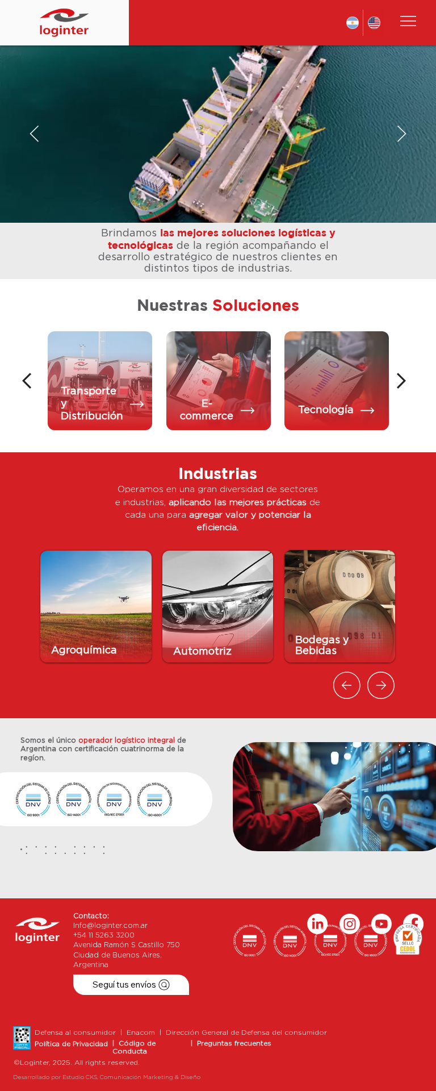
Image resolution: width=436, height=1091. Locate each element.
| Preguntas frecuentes (231, 1043)
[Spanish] (352, 23)
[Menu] (409, 21)
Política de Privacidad (71, 1043)
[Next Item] (401, 134)
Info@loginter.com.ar (110, 925)
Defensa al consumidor (77, 1032)
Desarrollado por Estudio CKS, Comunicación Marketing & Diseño (106, 1077)
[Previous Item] (34, 134)
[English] (373, 23)
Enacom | (146, 1032)
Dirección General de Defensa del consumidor (246, 1032)
